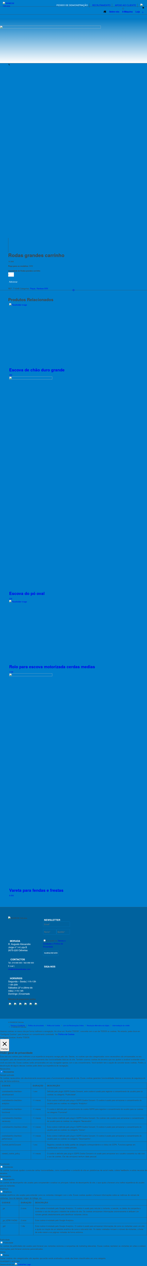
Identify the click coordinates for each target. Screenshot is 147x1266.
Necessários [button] (5, 1068)
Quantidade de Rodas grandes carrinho (24, 271)
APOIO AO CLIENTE (125, 5)
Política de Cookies (66, 1034)
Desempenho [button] (5, 1176)
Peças (32, 288)
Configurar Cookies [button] (8, 1037)
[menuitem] (72, 5)
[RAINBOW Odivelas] (11, 5)
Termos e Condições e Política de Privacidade (54, 943)
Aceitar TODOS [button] (23, 1037)
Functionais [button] (5, 1164)
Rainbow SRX (42, 288)
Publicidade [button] (5, 1239)
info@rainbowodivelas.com (19, 969)
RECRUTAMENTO (101, 5)
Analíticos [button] (4, 1188)
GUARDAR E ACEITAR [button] (10, 1261)
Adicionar (13, 282)
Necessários (8, 1072)
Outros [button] (3, 1252)
